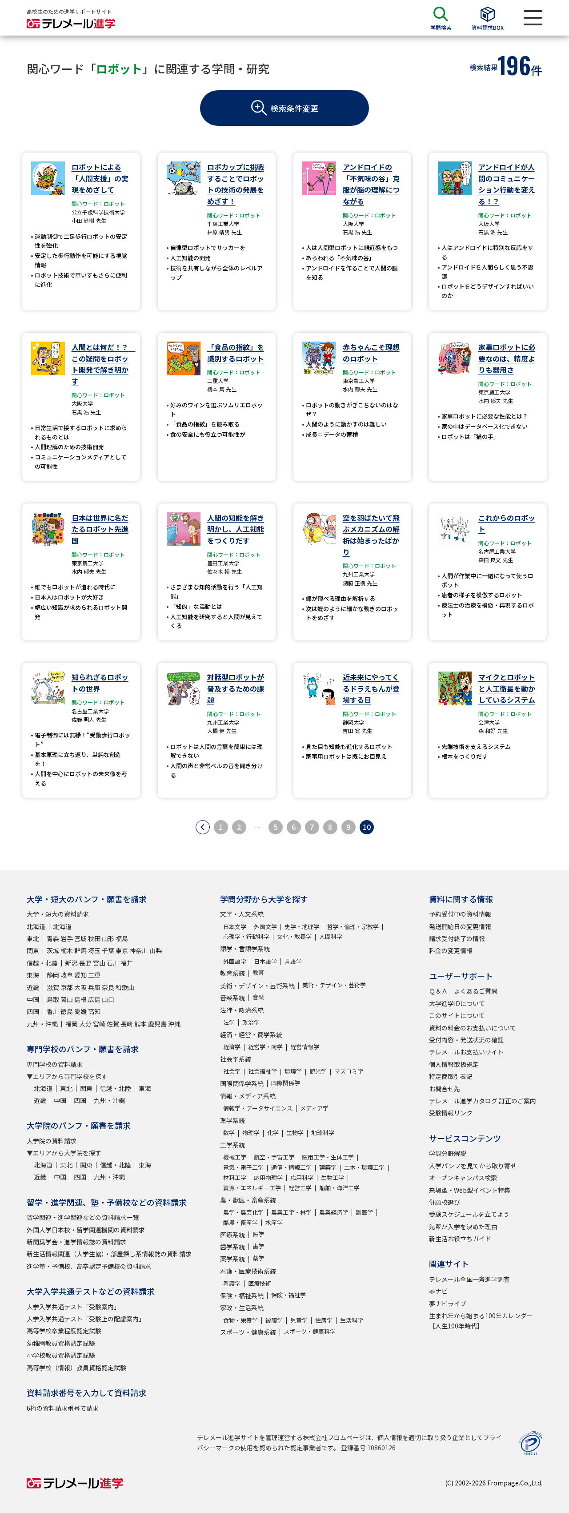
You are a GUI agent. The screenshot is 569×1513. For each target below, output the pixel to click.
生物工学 (332, 1177)
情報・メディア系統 (248, 1095)
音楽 (258, 997)
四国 (33, 1011)
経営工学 (300, 1187)
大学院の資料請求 (51, 1140)
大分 (85, 1023)
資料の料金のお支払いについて (472, 1027)
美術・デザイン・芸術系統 (257, 985)
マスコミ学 (348, 1071)
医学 (258, 1234)
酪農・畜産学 (240, 1222)
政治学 (251, 1022)
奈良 (108, 987)
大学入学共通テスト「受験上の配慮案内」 (86, 1318)
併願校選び (444, 1202)
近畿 (33, 987)
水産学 (274, 1222)
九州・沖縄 (42, 1023)
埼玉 (94, 950)
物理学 (251, 1132)
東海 (33, 974)
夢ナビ (438, 1291)
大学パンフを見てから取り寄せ (473, 1165)
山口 (108, 999)
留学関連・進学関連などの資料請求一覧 (83, 1217)
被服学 (274, 1320)
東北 (33, 938)
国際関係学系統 (242, 1083)
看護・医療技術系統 (248, 1271)
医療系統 (232, 1234)
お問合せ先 (444, 1088)
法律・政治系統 (242, 1010)
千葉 (108, 950)
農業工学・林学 (291, 1212)
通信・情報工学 (291, 1167)
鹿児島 (157, 1023)
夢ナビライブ (447, 1303)
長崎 (126, 1023)
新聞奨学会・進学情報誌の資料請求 (76, 1241)
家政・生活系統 (242, 1307)
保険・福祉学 (288, 1295)
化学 (273, 1132)
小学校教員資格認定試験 (61, 1355)
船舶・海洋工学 (339, 1187)
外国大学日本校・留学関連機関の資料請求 (86, 1229)
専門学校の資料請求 (55, 1064)
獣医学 (364, 1212)
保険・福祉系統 (242, 1295)
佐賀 (113, 1023)
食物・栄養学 (240, 1320)
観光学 (318, 1071)
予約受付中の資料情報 (460, 913)
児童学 (299, 1320)
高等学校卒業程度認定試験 (64, 1330)
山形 (108, 938)
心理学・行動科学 (246, 936)
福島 (122, 938)
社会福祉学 (262, 1071)
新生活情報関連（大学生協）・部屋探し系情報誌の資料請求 (109, 1253)
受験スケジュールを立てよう (469, 1214)
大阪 (80, 987)
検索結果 (483, 67)
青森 (53, 938)
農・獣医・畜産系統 (248, 1199)
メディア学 (314, 1108)
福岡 (71, 1023)
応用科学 (301, 1177)
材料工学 (234, 1177)
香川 (53, 1011)
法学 (229, 1022)
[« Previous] (203, 827)
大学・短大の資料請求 (58, 913)
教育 (258, 972)
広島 (94, 999)
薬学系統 (232, 1258)
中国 (33, 999)
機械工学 (234, 1157)
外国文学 (265, 926)
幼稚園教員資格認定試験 (61, 1343)
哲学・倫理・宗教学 (353, 926)
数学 (229, 1132)
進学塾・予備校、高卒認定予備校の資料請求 (89, 1266)
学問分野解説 (447, 1153)
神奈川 (138, 950)
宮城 (80, 938)
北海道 (36, 926)
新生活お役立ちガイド (460, 1238)
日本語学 (265, 961)
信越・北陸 (42, 962)
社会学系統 (235, 1058)
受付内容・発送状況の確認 (466, 1039)
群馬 (80, 950)
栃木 (66, 950)
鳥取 (53, 999)
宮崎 (99, 1023)
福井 (126, 962)
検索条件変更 (294, 108)
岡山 (66, 999)
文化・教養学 (294, 936)
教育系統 (232, 973)
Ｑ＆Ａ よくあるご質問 (463, 990)
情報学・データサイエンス (258, 1108)
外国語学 (234, 961)
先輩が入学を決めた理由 (463, 1226)
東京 (122, 950)
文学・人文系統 (242, 913)
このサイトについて (457, 1015)
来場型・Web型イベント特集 (469, 1190)
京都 (66, 987)
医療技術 (259, 1283)
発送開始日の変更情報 (460, 926)
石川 (113, 962)
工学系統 (232, 1144)
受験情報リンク (451, 1112)
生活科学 (351, 1320)
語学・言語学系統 (245, 948)
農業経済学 (333, 1212)
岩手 (66, 938)
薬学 (258, 1258)
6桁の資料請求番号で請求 (63, 1408)
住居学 (324, 1320)
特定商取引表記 (451, 1076)
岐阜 (66, 974)
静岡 (53, 974)
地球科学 (322, 1132)
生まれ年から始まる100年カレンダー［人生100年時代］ (481, 1320)
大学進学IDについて (457, 1003)
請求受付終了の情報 (457, 938)
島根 (80, 999)
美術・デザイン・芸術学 (334, 985)
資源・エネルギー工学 (252, 1187)
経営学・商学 (265, 1046)
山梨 (155, 950)
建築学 (328, 1167)
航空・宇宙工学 (274, 1157)
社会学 (231, 1071)
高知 (94, 1011)
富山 (99, 962)
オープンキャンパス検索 (463, 1177)
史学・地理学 (301, 926)
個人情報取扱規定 (454, 1064)
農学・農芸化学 (243, 1212)
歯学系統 (232, 1246)
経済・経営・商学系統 (251, 1034)
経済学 (231, 1046)
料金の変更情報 (451, 950)
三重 (94, 974)
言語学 (293, 961)
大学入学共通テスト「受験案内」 (73, 1306)
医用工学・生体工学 (328, 1157)
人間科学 (330, 936)
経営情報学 (304, 1046)
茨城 (53, 950)
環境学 (293, 1071)
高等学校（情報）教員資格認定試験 (76, 1367)
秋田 (94, 938)
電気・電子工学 (243, 1167)
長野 (85, 962)
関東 (33, 950)
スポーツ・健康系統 (248, 1332)
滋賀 (53, 987)
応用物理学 (268, 1177)
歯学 (258, 1246)
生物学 (295, 1132)
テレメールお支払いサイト (466, 1051)
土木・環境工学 (364, 1167)
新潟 (71, 962)
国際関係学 (285, 1082)
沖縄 (174, 1023)
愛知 (80, 974)
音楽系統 (232, 997)
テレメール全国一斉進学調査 (469, 1279)
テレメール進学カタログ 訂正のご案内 (482, 1100)
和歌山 (125, 987)
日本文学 (234, 926)
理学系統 (232, 1120)
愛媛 (80, 1011)
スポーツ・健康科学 (310, 1331)
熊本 (140, 1023)
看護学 (231, 1283)
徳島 (66, 1011)
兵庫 (94, 987)
